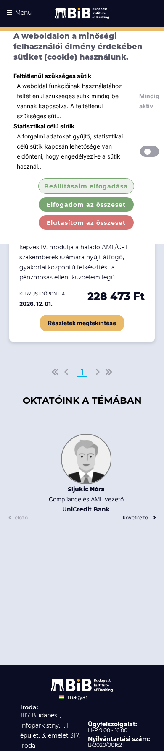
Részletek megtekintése (82, 322)
